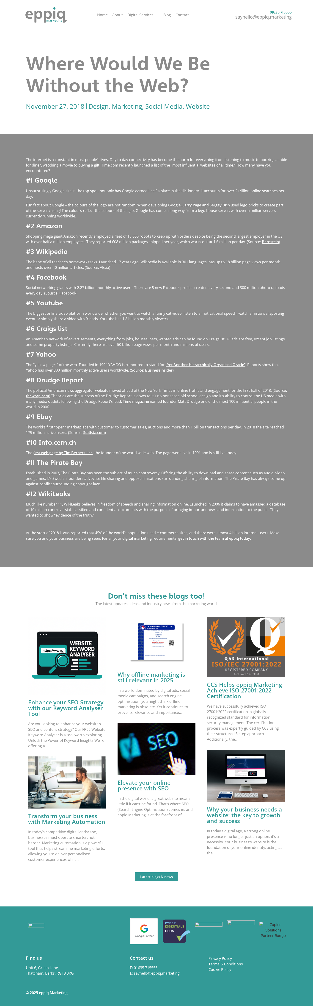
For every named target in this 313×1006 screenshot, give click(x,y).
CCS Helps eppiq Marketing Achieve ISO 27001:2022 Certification (244, 690)
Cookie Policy (220, 969)
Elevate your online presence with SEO (144, 785)
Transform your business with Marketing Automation (66, 818)
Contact (182, 14)
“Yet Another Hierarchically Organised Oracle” (205, 364)
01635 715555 (281, 12)
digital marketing (137, 538)
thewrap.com (37, 395)
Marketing (127, 106)
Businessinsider (159, 370)
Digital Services (140, 14)
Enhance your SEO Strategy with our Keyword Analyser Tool (65, 707)
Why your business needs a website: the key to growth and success (244, 815)
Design (98, 106)
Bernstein (270, 241)
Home (102, 14)
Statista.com (94, 432)
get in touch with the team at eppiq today (214, 538)
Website (198, 106)
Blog (167, 14)
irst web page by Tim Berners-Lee (63, 452)
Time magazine (136, 401)
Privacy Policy (220, 958)
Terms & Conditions (226, 964)
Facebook (67, 293)
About (117, 14)
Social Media (164, 106)
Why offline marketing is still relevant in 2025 (151, 677)
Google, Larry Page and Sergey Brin (199, 205)
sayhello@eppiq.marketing (263, 17)
